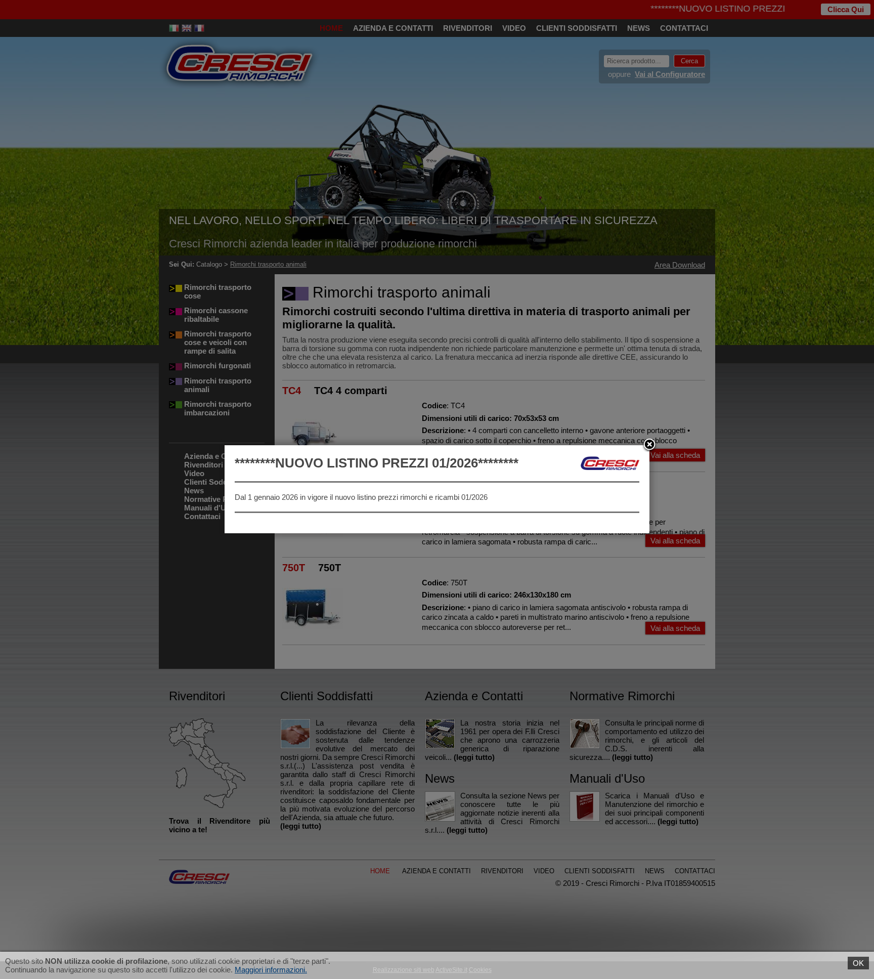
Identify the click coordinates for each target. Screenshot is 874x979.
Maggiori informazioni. (271, 969)
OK (858, 963)
